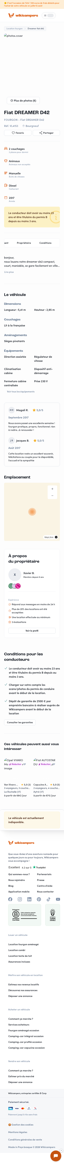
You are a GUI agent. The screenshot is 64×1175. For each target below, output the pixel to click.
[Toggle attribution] (56, 537)
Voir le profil (32, 630)
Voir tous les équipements (20, 391)
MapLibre (49, 537)
